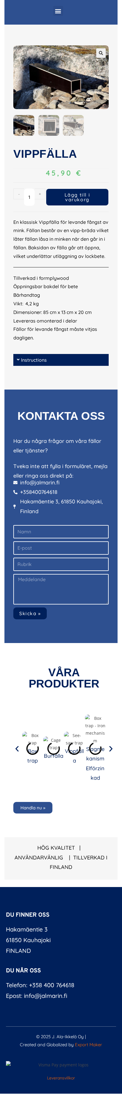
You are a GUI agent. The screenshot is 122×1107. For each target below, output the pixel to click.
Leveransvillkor (61, 1078)
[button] (58, 11)
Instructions (34, 360)
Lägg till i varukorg (77, 197)
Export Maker (88, 1044)
